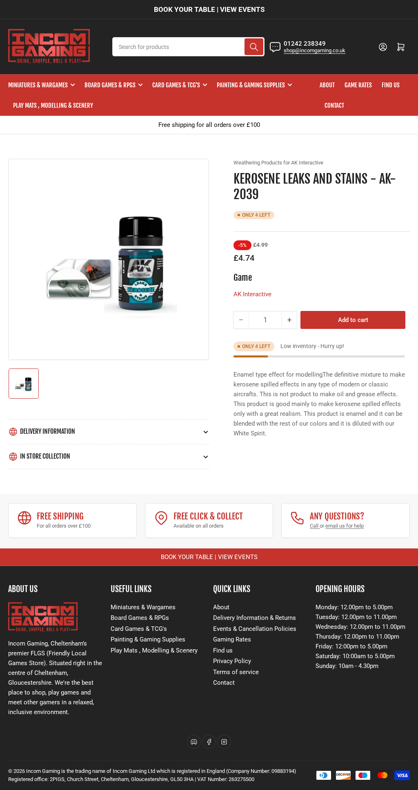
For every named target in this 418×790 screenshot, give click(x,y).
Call (315, 526)
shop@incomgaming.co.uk (314, 50)
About (327, 85)
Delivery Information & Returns (254, 617)
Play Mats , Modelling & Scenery (53, 105)
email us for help (344, 526)
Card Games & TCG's (176, 85)
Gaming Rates (232, 639)
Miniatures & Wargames (38, 85)
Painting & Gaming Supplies (251, 85)
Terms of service (236, 672)
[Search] (254, 47)
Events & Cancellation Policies (254, 628)
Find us (391, 85)
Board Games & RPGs (110, 85)
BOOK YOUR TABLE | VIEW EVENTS (209, 9)
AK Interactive (252, 294)
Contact (334, 105)
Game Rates (358, 85)
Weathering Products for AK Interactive (278, 163)
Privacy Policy (232, 661)
